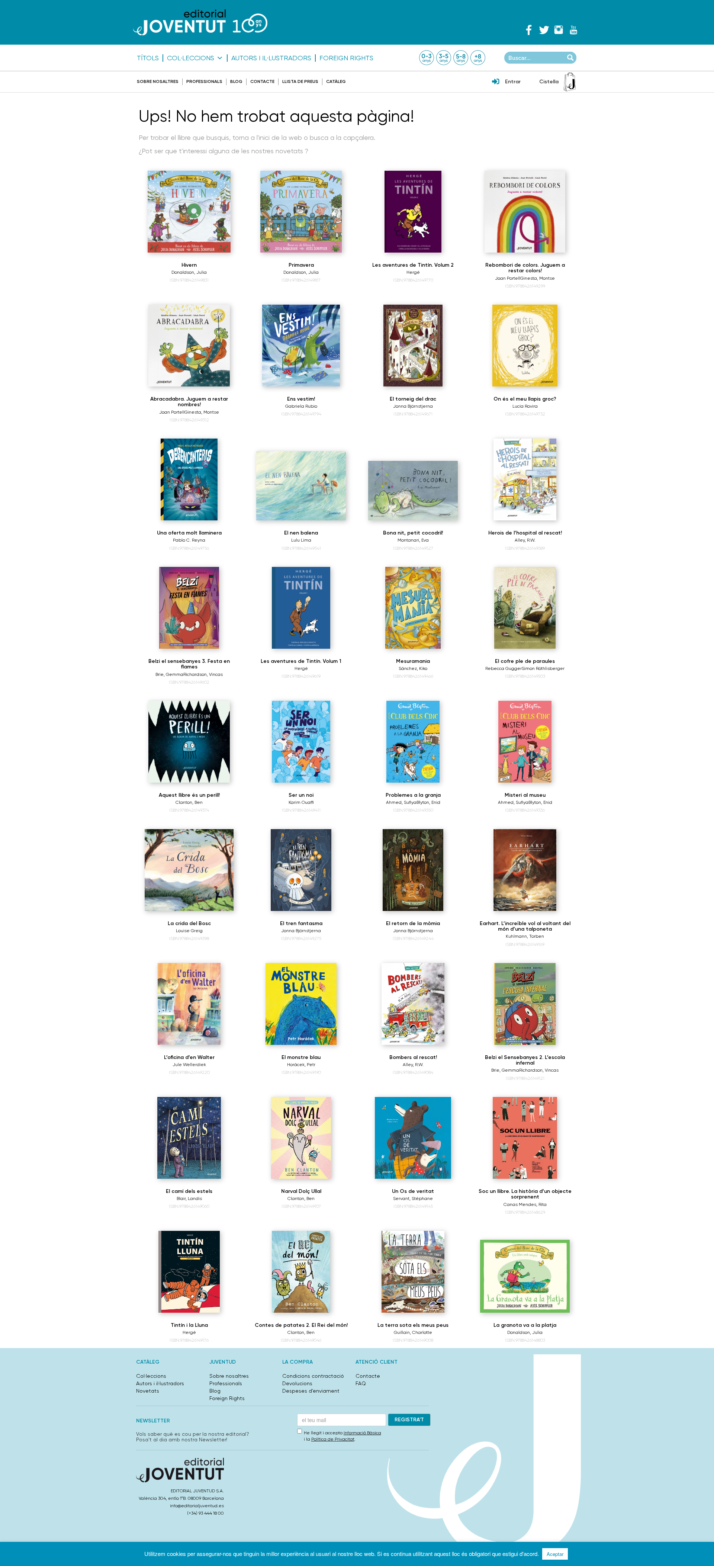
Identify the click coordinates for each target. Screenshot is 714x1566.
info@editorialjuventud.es (197, 1505)
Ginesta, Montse (537, 278)
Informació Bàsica (362, 1432)
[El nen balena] (301, 486)
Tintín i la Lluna (189, 1325)
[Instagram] (558, 29)
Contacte (262, 81)
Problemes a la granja (413, 795)
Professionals (204, 81)
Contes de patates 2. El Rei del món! (301, 1325)
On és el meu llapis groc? (524, 399)
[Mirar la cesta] (569, 81)
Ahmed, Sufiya (401, 802)
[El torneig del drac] (413, 345)
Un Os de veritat (413, 1191)
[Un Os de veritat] (413, 1138)
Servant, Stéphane (413, 1198)
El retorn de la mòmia (413, 923)
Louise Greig (189, 930)
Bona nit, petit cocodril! (413, 533)
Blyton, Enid (428, 802)
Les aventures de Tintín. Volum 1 (301, 661)
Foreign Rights (346, 58)
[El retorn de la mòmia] (413, 870)
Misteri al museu (525, 795)
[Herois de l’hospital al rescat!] (524, 479)
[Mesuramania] (413, 607)
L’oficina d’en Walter (189, 1057)
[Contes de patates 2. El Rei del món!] (301, 1271)
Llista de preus (300, 81)
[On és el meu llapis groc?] (525, 345)
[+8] (477, 57)
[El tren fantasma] (301, 870)
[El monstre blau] (301, 1004)
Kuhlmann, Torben (525, 936)
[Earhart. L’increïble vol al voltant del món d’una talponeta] (525, 870)
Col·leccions (190, 58)
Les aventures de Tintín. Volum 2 (413, 265)
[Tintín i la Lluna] (189, 1271)
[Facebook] (528, 29)
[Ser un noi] (300, 741)
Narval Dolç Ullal (301, 1191)
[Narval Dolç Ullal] (301, 1138)
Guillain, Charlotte (413, 1332)
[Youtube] (573, 29)
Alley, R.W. (525, 540)
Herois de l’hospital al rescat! (525, 533)
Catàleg (336, 81)
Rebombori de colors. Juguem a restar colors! (525, 268)
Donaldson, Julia (189, 272)
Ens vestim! (301, 399)
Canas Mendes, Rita (525, 1204)
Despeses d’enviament (311, 1391)
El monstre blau (301, 1057)
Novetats (147, 1391)
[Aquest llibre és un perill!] (189, 741)
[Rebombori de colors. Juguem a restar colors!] (525, 211)
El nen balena (301, 533)
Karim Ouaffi (301, 802)
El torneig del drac (413, 399)
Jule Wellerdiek (189, 1064)
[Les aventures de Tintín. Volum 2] (413, 211)
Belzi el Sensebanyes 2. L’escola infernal (525, 1060)
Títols (148, 58)
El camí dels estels (189, 1191)
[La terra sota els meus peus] (413, 1271)
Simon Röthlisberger (543, 668)
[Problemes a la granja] (413, 741)
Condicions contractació (313, 1376)
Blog (236, 81)
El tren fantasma (301, 923)
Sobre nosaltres (157, 81)
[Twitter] (543, 29)
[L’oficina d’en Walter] (189, 1004)
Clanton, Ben (189, 802)
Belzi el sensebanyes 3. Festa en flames (189, 664)
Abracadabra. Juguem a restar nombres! (189, 402)
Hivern (189, 265)
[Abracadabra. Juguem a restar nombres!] (189, 345)
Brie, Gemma (169, 674)
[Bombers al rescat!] (413, 1004)
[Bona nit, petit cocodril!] (413, 490)
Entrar (513, 81)
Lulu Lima (301, 540)
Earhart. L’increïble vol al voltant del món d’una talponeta (525, 926)
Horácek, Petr (301, 1064)
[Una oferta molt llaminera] (189, 479)
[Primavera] (301, 211)
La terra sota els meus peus (412, 1325)
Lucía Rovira (525, 406)
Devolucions (297, 1383)
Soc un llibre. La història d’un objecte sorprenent (525, 1194)
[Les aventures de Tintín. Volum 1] (301, 607)
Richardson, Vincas (203, 674)
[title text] (200, 22)
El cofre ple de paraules (525, 661)
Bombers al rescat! (413, 1057)
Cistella (549, 81)
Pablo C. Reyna (189, 540)
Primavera (301, 265)
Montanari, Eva (413, 540)
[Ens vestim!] (301, 345)
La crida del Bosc (189, 923)
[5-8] (460, 57)
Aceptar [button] (555, 1553)
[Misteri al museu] (525, 741)
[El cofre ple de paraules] (525, 607)
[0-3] (426, 57)
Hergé (413, 272)
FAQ (361, 1383)
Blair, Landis (189, 1198)
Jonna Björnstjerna (413, 406)
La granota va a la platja (524, 1325)
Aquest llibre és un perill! (189, 795)
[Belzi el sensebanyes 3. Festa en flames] (189, 607)
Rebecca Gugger (503, 668)
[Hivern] (189, 211)
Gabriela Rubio (301, 406)
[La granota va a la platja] (525, 1276)
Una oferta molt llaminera (189, 533)
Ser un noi (301, 795)
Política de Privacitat (332, 1439)
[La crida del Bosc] (189, 870)
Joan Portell (507, 278)
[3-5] (443, 57)
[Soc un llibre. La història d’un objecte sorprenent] (525, 1138)
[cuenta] (495, 82)
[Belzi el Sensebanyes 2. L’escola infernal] (525, 1004)
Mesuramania (413, 661)
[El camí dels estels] (189, 1138)
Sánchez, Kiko (413, 668)
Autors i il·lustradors (271, 58)
